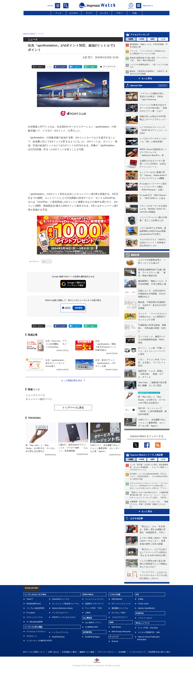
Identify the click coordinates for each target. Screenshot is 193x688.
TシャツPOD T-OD (93, 608)
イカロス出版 (114, 594)
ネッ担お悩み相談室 (34, 622)
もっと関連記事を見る (71, 380)
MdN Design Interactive (121, 632)
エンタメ (104, 13)
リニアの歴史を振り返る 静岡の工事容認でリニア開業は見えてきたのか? (153, 564)
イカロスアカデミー (120, 617)
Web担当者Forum (33, 604)
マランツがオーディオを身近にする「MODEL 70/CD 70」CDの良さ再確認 (153, 209)
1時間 (130, 39)
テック (58, 13)
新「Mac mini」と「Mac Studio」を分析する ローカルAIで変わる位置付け (151, 400)
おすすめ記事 (136, 518)
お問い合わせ (53, 652)
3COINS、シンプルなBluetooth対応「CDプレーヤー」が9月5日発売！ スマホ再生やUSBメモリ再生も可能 (149, 476)
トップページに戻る (73, 407)
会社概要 (122, 652)
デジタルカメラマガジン (36, 632)
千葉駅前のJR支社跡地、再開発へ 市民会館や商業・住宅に (152, 328)
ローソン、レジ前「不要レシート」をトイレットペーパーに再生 (152, 351)
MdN (111, 622)
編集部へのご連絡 (87, 652)
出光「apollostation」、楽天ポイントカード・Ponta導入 (57, 363)
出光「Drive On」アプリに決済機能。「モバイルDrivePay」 (56, 344)
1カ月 (163, 39)
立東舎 (88, 613)
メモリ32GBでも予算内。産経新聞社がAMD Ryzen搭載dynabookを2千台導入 (153, 231)
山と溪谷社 (87, 618)
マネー (119, 13)
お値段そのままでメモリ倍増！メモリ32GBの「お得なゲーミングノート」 (153, 164)
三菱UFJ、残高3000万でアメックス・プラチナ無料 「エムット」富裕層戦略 (73, 448)
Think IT (29, 599)
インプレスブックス (60, 632)
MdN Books (116, 627)
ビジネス (74, 13)
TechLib (115, 641)
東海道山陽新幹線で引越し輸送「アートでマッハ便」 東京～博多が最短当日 (152, 272)
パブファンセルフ (145, 618)
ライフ (89, 13)
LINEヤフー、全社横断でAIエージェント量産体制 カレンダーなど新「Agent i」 (152, 422)
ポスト (40, 67)
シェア (62, 67)
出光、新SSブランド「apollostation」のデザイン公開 (105, 363)
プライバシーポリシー (106, 652)
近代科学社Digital (92, 637)
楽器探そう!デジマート (94, 604)
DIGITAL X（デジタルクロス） (64, 617)
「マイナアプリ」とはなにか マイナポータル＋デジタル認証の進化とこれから (154, 575)
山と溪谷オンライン (93, 622)
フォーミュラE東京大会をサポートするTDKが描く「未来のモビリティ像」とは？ (153, 108)
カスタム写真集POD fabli (149, 632)
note (92, 67)
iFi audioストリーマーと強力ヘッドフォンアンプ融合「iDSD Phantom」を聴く (153, 186)
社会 (135, 13)
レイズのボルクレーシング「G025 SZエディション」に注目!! (153, 130)
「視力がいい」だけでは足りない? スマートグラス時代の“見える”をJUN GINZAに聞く (153, 552)
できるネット (31, 636)
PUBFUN (140, 613)
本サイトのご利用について (34, 652)
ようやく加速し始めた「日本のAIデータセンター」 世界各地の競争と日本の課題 (153, 541)
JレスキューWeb (118, 613)
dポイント (47, 261)
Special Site (136, 85)
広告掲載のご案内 (69, 652)
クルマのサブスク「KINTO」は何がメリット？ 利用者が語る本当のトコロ (153, 242)
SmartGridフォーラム (60, 599)
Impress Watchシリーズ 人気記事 (146, 455)
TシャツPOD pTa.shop (148, 628)
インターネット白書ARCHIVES (39, 641)
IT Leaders (30, 613)
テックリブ (114, 637)
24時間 (141, 39)
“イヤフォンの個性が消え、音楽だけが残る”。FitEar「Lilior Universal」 (153, 96)
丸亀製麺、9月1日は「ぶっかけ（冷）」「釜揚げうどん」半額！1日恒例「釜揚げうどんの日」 (149, 504)
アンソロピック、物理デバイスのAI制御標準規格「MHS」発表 (152, 339)
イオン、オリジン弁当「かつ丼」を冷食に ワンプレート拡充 (152, 362)
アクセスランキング (139, 34)
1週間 (152, 39)
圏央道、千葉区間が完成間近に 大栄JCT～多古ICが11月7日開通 (152, 305)
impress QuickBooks (146, 608)
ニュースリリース (35, 395)
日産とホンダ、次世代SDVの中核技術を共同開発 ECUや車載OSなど (152, 293)
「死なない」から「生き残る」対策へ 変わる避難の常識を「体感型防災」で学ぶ (153, 529)
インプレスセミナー (60, 613)
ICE (137, 594)
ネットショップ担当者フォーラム (65, 604)
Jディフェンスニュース (121, 604)
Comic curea (143, 604)
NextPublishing (58, 637)
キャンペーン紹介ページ (39, 399)
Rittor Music (88, 594)
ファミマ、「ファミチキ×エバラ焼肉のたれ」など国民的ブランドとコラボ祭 (152, 316)
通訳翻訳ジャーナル (120, 608)
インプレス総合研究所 (35, 608)
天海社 (140, 599)
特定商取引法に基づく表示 (159, 652)
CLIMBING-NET (91, 627)
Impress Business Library (62, 608)
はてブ (77, 67)
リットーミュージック (94, 599)
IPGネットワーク (143, 623)
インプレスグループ (137, 652)
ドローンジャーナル (34, 617)
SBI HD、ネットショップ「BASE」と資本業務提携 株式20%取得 (152, 411)
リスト (49, 67)
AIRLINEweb (117, 599)
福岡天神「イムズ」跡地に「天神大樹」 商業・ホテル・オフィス (150, 374)
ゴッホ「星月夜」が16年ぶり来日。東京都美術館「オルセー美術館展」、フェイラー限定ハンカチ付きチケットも (149, 467)
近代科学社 (87, 632)
